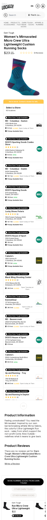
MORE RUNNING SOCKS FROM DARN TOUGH (23, 482)
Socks (31, 25)
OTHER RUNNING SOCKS (23, 495)
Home (6, 23)
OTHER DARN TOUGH (23, 489)
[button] (24, 125)
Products (15, 23)
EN (32, 6)
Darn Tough (27, 23)
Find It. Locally (36, 15)
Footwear (21, 25)
